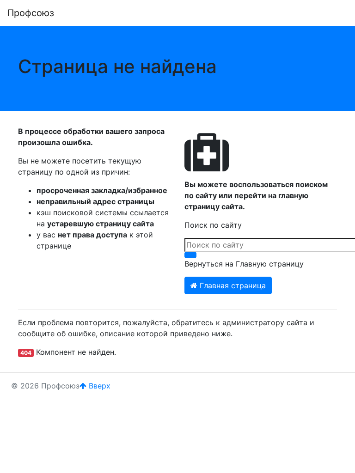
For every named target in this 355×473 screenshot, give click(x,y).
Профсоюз (30, 12)
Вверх (98, 385)
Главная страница (231, 285)
